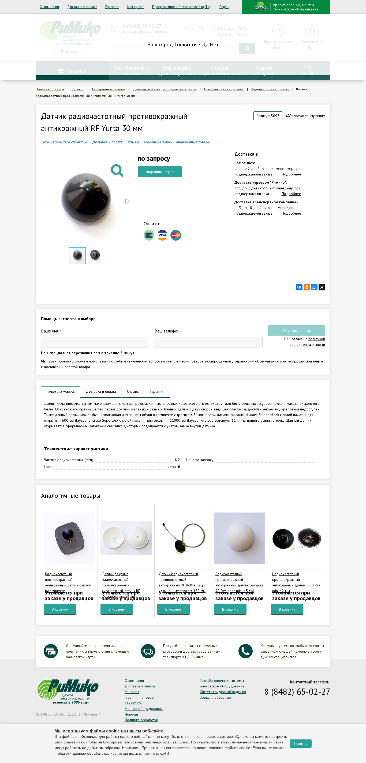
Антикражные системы (108, 89)
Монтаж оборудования (144, 708)
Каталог (78, 89)
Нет (214, 44)
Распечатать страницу (307, 115)
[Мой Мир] (314, 287)
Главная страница (50, 89)
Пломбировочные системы (222, 680)
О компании (49, 6)
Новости (131, 714)
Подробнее (291, 174)
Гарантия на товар (157, 142)
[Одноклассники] (307, 287)
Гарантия (112, 6)
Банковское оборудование (222, 686)
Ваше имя (51, 331)
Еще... (224, 6)
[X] (322, 287)
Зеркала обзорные (215, 697)
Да (205, 44)
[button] (117, 169)
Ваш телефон (168, 331)
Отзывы (132, 142)
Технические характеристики (64, 142)
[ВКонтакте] (299, 287)
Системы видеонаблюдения (223, 691)
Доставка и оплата (82, 6)
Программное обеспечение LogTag (181, 6)
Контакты (132, 691)
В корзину (60, 609)
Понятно (300, 744)
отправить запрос (160, 171)
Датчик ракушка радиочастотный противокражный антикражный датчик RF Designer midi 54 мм (121, 585)
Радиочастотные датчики (270, 89)
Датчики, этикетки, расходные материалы (164, 89)
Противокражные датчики (224, 89)
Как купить (135, 6)
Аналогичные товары (193, 142)
